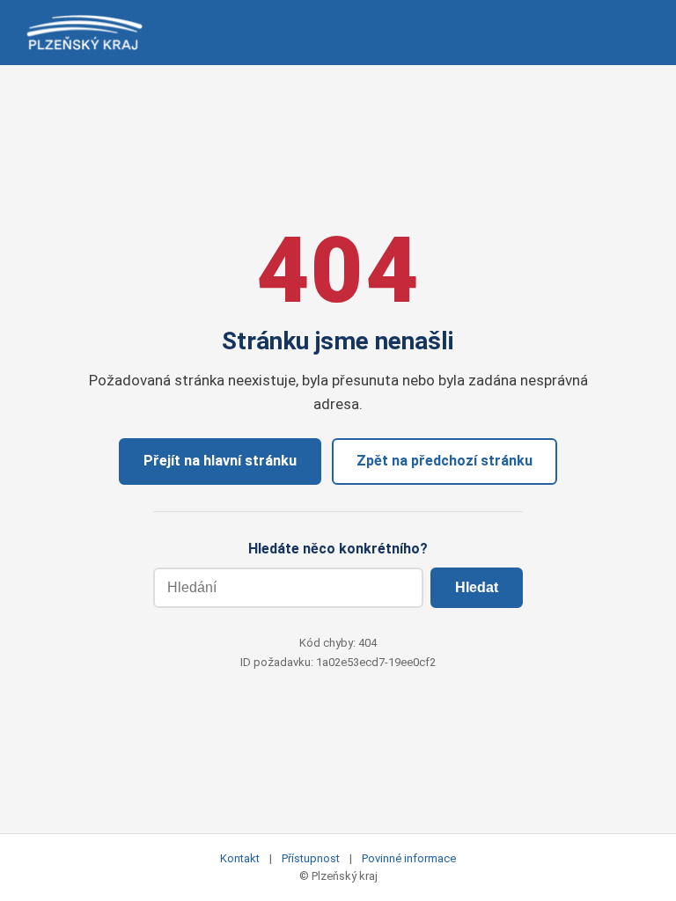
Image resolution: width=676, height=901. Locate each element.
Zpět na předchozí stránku (444, 460)
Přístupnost (311, 858)
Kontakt (240, 858)
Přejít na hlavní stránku (220, 460)
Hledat (476, 587)
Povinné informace (409, 858)
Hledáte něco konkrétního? (338, 548)
